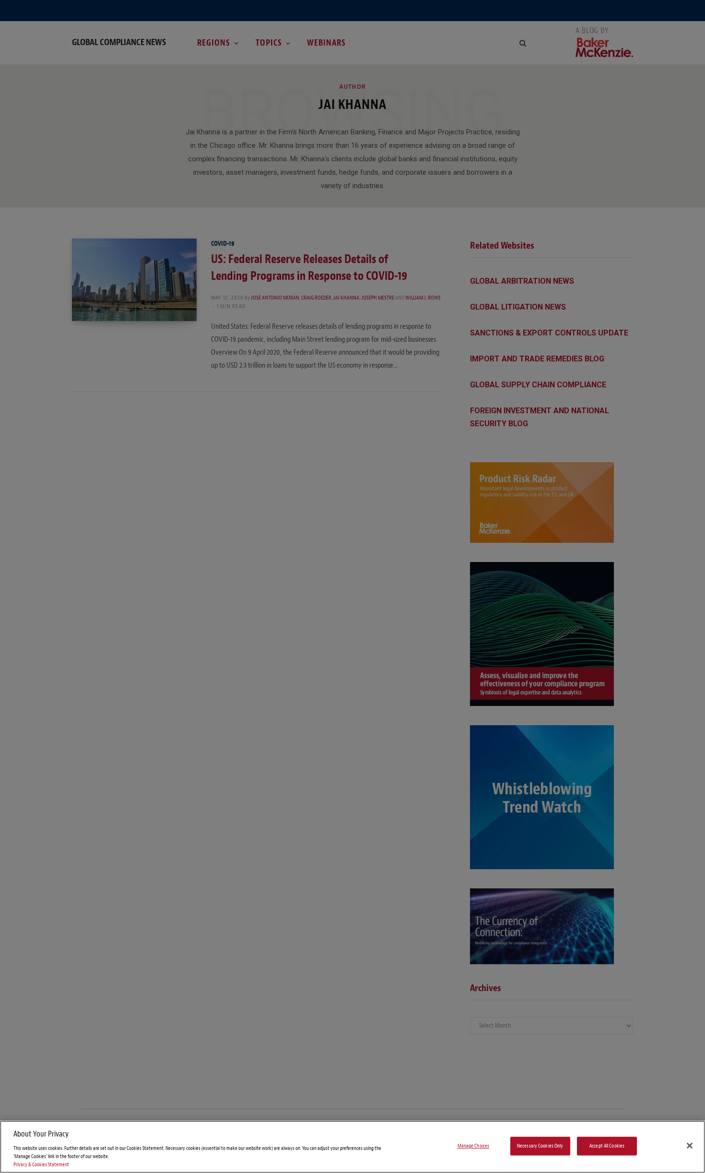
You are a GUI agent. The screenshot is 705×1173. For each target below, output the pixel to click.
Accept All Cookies (606, 1145)
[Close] (689, 1145)
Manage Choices (474, 1145)
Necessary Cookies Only (540, 1145)
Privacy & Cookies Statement (41, 1164)
